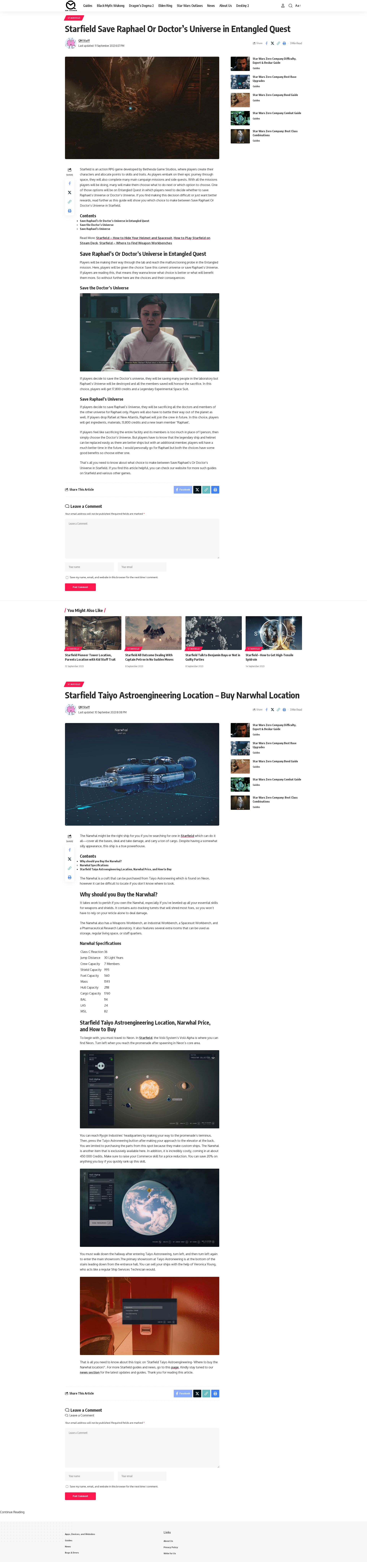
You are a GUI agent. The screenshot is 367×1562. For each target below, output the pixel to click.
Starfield (74, 17)
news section (90, 1372)
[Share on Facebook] (266, 43)
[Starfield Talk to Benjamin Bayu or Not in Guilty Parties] (213, 633)
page (175, 1367)
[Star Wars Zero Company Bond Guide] (240, 100)
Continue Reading (12, 1512)
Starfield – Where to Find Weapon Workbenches (135, 243)
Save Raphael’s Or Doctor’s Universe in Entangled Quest (114, 220)
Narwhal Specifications (94, 865)
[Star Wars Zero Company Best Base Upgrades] (240, 82)
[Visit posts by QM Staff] (70, 43)
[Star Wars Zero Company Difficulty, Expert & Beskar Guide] (240, 64)
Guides (256, 68)
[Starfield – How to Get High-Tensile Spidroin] (274, 633)
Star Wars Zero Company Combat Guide (277, 113)
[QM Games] (71, 5)
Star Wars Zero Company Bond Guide (275, 95)
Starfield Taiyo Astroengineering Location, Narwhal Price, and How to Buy (125, 869)
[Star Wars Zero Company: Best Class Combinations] (240, 136)
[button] (283, 6)
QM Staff (84, 40)
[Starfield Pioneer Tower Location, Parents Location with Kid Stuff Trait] (93, 633)
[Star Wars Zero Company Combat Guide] (240, 118)
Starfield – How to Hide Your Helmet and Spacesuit (134, 238)
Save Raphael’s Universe (95, 228)
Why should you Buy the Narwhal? (101, 861)
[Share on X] (272, 43)
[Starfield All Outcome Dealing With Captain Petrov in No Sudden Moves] (153, 633)
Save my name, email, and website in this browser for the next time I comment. (114, 577)
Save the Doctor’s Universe (97, 224)
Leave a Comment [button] (81, 1415)
